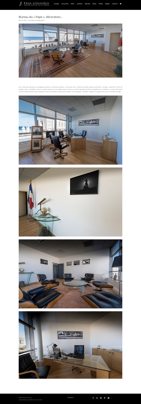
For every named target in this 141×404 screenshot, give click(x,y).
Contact (115, 4)
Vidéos (107, 4)
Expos (94, 4)
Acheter (79, 4)
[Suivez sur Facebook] (93, 397)
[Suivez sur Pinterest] (104, 397)
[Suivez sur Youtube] (108, 397)
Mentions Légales (25, 397)
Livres (101, 4)
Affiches (87, 4)
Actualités (64, 4)
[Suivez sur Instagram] (100, 397)
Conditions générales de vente (30, 400)
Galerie (56, 4)
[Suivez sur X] (97, 397)
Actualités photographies (36, 20)
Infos (72, 4)
